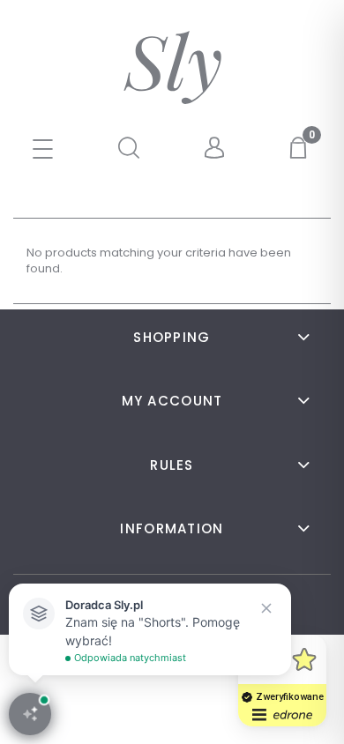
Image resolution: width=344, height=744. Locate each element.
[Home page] (172, 67)
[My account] (215, 148)
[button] (43, 150)
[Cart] (300, 147)
